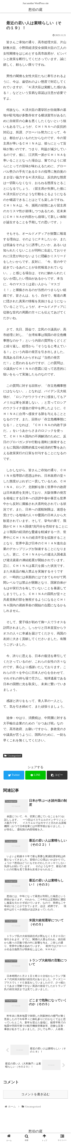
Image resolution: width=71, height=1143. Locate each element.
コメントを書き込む (35, 1094)
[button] (63, 639)
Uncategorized (14, 755)
